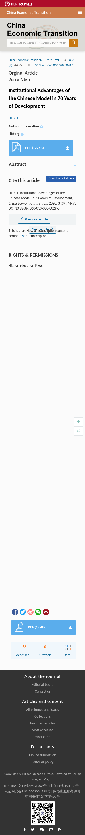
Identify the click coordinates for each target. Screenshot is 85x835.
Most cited (42, 737)
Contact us (42, 691)
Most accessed (42, 730)
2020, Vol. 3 (54, 60)
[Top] (78, 422)
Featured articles (42, 723)
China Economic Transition (29, 12)
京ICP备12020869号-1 (34, 786)
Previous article (36, 219)
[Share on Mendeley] (45, 612)
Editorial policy (42, 762)
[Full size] (78, 431)
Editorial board (42, 685)
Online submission (42, 755)
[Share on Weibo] (30, 612)
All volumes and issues (42, 710)
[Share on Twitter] (22, 612)
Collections (42, 717)
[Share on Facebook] (14, 612)
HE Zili (13, 118)
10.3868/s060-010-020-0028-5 (54, 65)
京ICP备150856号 (66, 786)
